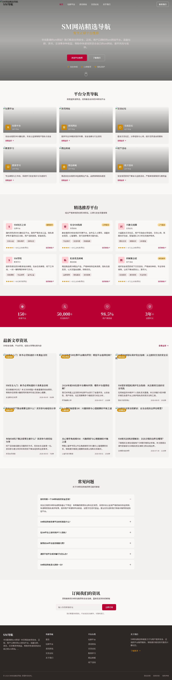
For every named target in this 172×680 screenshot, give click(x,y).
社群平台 (71, 4)
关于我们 (106, 4)
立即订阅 (109, 607)
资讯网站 (83, 4)
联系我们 (162, 4)
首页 (61, 4)
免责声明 (165, 676)
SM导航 (8, 635)
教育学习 (92, 653)
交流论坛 (95, 4)
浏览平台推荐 (77, 57)
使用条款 (156, 676)
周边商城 (92, 657)
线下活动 (92, 662)
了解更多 (134, 650)
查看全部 (162, 345)
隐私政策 (147, 676)
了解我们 (97, 57)
